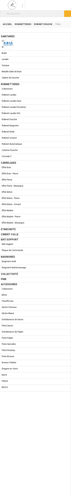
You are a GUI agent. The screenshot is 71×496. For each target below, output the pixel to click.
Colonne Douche (10, 150)
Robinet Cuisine (9, 138)
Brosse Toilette (9, 362)
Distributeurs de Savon (12, 319)
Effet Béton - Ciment (11, 204)
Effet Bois (6, 167)
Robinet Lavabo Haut (11, 101)
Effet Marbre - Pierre (11, 216)
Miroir (4, 295)
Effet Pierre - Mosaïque (12, 186)
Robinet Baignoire (10, 125)
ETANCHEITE (8, 229)
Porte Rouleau (8, 350)
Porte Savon (7, 325)
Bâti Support (7, 244)
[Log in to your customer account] (20, 4)
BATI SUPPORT (9, 239)
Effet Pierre (7, 180)
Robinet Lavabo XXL (11, 113)
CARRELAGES (8, 162)
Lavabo (5, 59)
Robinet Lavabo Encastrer (14, 107)
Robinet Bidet (8, 132)
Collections (7, 41)
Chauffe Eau (7, 301)
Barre (4, 375)
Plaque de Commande (12, 250)
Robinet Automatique (12, 144)
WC (3, 47)
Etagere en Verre (10, 369)
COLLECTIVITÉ (9, 274)
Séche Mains (8, 313)
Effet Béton (7, 192)
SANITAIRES (8, 36)
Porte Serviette (9, 344)
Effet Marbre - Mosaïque (13, 223)
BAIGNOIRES (8, 256)
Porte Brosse (8, 356)
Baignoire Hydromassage (14, 267)
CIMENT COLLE (9, 234)
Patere (5, 381)
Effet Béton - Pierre (10, 198)
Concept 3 (6, 156)
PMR (3, 279)
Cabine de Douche (10, 78)
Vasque (5, 65)
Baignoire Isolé (9, 261)
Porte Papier (7, 338)
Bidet (4, 53)
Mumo (5, 387)
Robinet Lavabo (9, 95)
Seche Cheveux (9, 307)
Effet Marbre (7, 210)
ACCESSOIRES (9, 284)
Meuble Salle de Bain (12, 71)
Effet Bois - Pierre (10, 173)
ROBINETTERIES (10, 84)
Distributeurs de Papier (12, 332)
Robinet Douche (9, 119)
